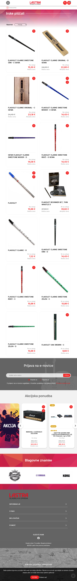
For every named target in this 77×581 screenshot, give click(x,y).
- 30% (52, 405)
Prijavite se (33, 380)
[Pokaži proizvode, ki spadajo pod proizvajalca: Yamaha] (14, 475)
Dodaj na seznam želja (67, 78)
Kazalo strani (30, 543)
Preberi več (43, 577)
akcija (53, 426)
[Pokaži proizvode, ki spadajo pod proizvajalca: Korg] (40, 475)
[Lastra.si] (20, 496)
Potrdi (34, 577)
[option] (34, 425)
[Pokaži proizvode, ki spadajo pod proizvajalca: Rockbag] (66, 475)
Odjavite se (45, 380)
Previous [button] (20, 426)
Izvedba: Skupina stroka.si (43, 543)
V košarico (33, 31)
